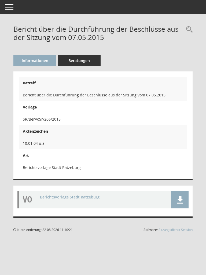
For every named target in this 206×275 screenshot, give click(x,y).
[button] (180, 199)
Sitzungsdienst (176, 229)
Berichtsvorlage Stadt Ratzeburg (70, 197)
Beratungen (79, 60)
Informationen (35, 60)
